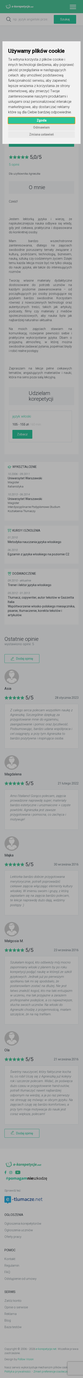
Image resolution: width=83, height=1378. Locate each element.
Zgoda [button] (41, 120)
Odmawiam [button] (41, 127)
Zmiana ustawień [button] (41, 134)
